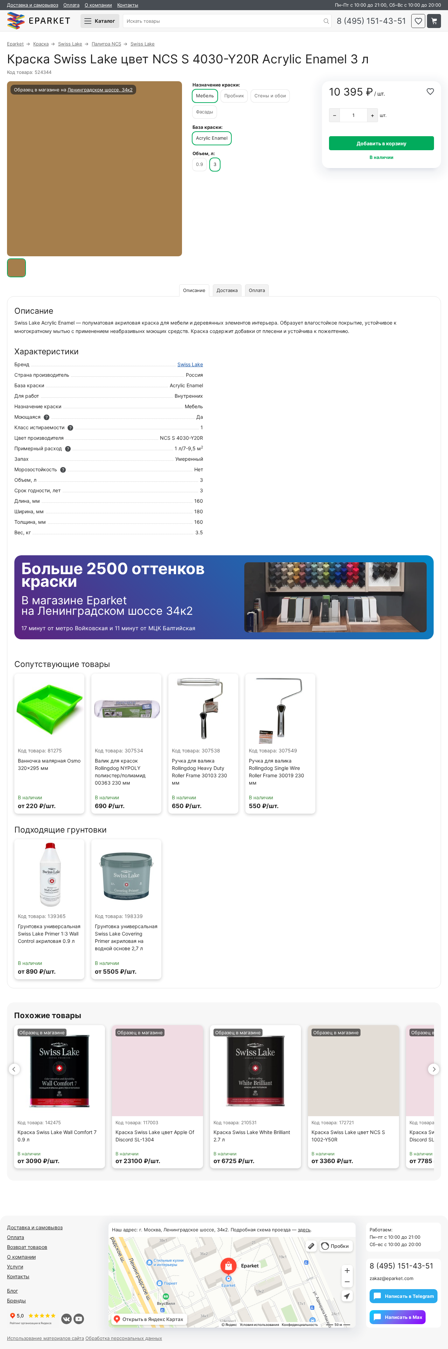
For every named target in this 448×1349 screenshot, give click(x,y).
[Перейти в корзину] (434, 21)
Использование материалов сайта (45, 1338)
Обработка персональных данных (123, 1338)
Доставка (227, 290)
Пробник (234, 95)
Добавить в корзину (381, 143)
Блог (12, 1291)
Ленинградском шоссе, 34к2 (100, 89)
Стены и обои (270, 95)
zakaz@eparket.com (391, 1278)
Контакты (127, 5)
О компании (98, 5)
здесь (304, 1229)
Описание (194, 290)
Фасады (204, 111)
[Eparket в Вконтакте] (66, 1319)
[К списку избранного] (418, 21)
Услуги (15, 1267)
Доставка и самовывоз (32, 5)
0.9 (199, 164)
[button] (14, 1069)
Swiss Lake (190, 364)
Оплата (71, 5)
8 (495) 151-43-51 (371, 21)
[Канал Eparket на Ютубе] (79, 1319)
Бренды (16, 1300)
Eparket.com (38, 21)
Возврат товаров (27, 1247)
